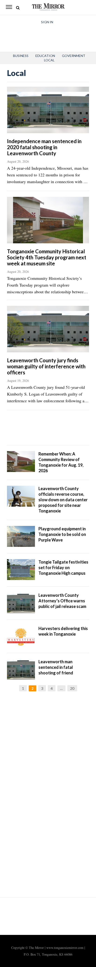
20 (72, 688)
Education (45, 56)
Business (20, 56)
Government (73, 56)
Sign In (47, 22)
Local (49, 60)
